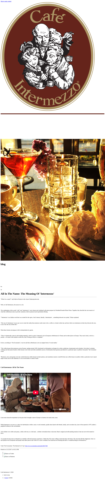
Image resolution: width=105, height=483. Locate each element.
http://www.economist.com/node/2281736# (36, 446)
